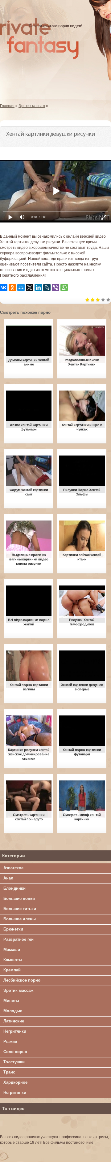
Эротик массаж (18, 990)
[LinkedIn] (38, 287)
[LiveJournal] (47, 287)
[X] (29, 287)
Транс (9, 1072)
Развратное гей (18, 939)
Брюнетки (13, 929)
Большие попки (19, 898)
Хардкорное (15, 1082)
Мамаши (11, 949)
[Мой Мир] (21, 287)
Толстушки (14, 1062)
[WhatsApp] (64, 287)
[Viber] (55, 287)
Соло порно (15, 1051)
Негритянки (14, 1031)
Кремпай (12, 970)
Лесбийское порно (21, 980)
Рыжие (10, 1041)
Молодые (12, 1011)
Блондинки (14, 888)
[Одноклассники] (12, 287)
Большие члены (19, 919)
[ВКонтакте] (3, 287)
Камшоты (12, 959)
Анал (8, 878)
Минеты (11, 1000)
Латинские (13, 1021)
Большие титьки (19, 908)
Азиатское (13, 868)
